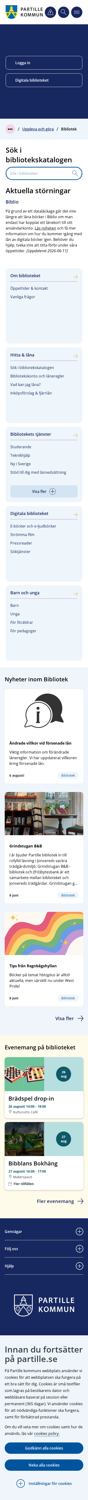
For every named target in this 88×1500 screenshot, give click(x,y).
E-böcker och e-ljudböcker (33, 526)
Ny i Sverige (20, 463)
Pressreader (21, 543)
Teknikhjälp (20, 455)
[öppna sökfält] (63, 12)
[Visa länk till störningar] (50, 12)
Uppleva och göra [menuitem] (38, 129)
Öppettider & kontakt (29, 288)
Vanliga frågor (22, 296)
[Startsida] (25, 12)
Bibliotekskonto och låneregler (37, 376)
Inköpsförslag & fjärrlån (31, 393)
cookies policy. (47, 1433)
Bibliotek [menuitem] (69, 129)
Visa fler (64, 1018)
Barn (14, 605)
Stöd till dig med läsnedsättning (38, 472)
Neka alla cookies (44, 1465)
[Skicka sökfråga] (75, 173)
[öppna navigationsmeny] (76, 12)
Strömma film (22, 534)
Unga (15, 613)
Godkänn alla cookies (44, 1448)
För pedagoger (23, 630)
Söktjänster (20, 551)
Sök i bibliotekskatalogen (32, 367)
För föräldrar (21, 622)
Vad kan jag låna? (25, 384)
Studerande (20, 446)
